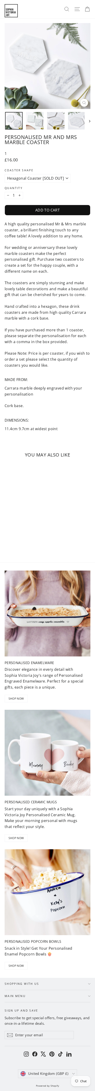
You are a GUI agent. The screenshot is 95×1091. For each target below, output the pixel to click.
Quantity (14, 188)
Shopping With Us (22, 983)
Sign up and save (21, 1010)
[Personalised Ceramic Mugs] (47, 753)
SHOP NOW (16, 699)
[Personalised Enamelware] (47, 613)
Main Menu (15, 996)
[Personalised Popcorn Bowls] (47, 892)
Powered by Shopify (47, 1085)
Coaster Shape (19, 170)
